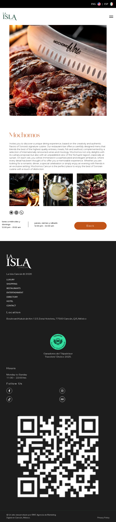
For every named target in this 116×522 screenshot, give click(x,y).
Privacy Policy (103, 517)
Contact (11, 305)
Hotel (10, 301)
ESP (106, 4)
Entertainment (15, 292)
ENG (93, 4)
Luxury (10, 279)
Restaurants (14, 288)
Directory (12, 296)
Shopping (12, 283)
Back (90, 225)
